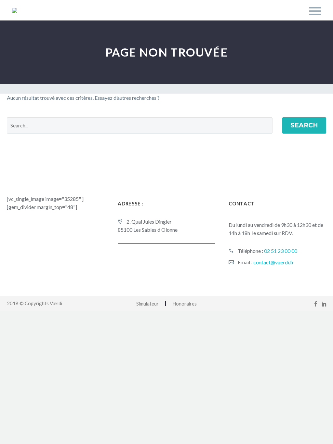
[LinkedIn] (324, 304)
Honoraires (184, 303)
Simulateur (147, 303)
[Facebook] (315, 304)
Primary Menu (315, 11)
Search (304, 125)
